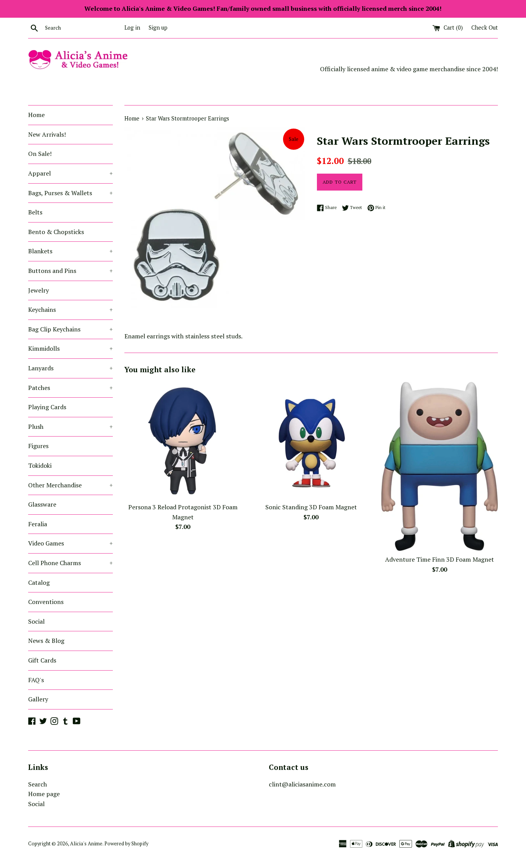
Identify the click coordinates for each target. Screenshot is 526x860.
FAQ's (36, 680)
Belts (35, 212)
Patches (70, 387)
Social (36, 621)
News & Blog (46, 640)
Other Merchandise (70, 485)
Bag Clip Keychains (70, 329)
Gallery (38, 699)
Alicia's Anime (86, 843)
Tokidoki (40, 465)
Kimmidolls (70, 348)
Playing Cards (47, 407)
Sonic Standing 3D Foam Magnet (311, 507)
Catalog (39, 582)
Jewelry (38, 290)
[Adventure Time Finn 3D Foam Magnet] (439, 466)
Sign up (158, 27)
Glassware (42, 504)
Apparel (70, 173)
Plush (70, 426)
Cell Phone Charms (70, 563)
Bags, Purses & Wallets (70, 193)
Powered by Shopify (126, 843)
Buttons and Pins (70, 270)
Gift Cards (42, 660)
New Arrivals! (47, 134)
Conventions (46, 601)
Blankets (70, 251)
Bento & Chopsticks (56, 232)
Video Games (70, 543)
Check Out (484, 27)
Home (36, 114)
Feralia (37, 524)
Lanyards (70, 368)
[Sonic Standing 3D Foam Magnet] (311, 440)
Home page (44, 794)
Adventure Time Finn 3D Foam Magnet (439, 559)
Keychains (70, 309)
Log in (132, 27)
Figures (38, 446)
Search (37, 784)
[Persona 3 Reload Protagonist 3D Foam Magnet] (182, 440)
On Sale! (40, 153)
